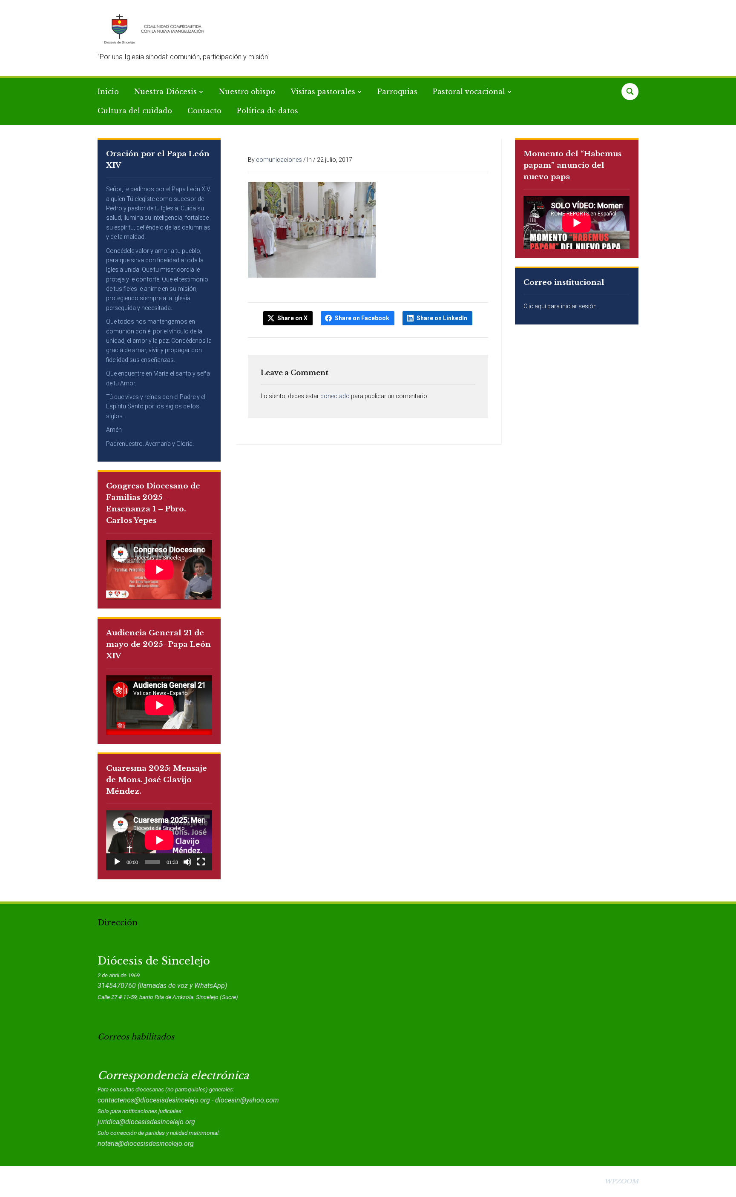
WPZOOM (621, 1181)
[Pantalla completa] (201, 862)
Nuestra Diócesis (165, 91)
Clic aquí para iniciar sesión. (560, 306)
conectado (335, 396)
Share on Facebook (362, 318)
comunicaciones (279, 159)
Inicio (108, 91)
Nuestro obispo (247, 91)
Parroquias (397, 91)
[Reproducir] (117, 862)
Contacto (204, 110)
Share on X (292, 318)
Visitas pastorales (322, 91)
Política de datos (267, 110)
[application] (159, 840)
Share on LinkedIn (442, 318)
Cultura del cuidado (135, 110)
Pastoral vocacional (469, 91)
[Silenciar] (187, 862)
